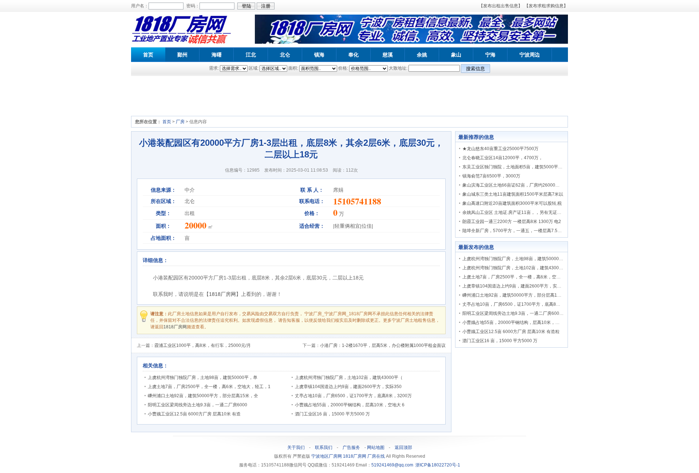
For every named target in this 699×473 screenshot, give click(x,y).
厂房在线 (376, 456)
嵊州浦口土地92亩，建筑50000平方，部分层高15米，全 (203, 395)
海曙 (217, 55)
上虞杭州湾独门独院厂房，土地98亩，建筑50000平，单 (202, 377)
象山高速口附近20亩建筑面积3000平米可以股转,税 (512, 203)
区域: (253, 68)
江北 (251, 55)
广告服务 (351, 447)
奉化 (353, 55)
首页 (148, 55)
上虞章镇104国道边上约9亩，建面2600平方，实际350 (348, 386)
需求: (214, 68)
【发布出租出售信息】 (500, 5)
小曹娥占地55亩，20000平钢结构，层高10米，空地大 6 (349, 404)
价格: (343, 68)
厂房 (180, 121)
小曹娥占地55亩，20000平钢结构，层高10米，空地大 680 (519, 322)
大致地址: (398, 68)
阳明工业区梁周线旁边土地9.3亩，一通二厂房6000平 (514, 313)
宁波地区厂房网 (327, 456)
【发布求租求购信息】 (546, 5)
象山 (456, 55)
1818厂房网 (222, 294)
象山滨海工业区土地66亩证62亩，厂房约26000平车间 (515, 185)
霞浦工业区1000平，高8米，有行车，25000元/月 (202, 345)
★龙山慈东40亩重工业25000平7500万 (500, 148)
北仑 (285, 55)
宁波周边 (530, 55)
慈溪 (388, 55)
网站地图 (375, 447)
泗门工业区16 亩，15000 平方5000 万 (332, 414)
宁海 (490, 55)
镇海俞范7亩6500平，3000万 (491, 176)
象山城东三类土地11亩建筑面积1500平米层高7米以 (512, 194)
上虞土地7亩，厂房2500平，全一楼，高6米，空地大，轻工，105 (526, 277)
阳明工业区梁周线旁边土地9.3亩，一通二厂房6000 (197, 404)
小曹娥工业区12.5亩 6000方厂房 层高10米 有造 (194, 414)
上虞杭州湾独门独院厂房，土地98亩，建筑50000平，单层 (519, 258)
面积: (293, 68)
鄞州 (182, 55)
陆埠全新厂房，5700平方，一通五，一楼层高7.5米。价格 (518, 230)
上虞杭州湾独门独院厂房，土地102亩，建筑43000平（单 (518, 267)
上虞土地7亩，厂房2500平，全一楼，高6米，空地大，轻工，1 (209, 386)
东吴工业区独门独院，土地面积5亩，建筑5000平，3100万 (519, 166)
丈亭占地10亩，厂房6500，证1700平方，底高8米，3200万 (353, 395)
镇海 (319, 55)
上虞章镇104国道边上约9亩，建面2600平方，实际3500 (517, 286)
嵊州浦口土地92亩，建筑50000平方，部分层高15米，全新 (519, 295)
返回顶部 (403, 447)
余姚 (422, 55)
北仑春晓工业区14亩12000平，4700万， (502, 157)
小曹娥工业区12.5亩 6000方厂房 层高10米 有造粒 (511, 331)
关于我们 (296, 447)
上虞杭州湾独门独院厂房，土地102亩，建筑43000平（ (349, 377)
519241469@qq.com (392, 465)
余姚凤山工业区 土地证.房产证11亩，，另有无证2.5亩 (515, 212)
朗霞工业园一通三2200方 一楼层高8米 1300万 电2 (511, 221)
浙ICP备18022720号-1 (437, 465)
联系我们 (323, 447)
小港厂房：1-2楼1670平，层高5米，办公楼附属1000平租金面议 (383, 345)
